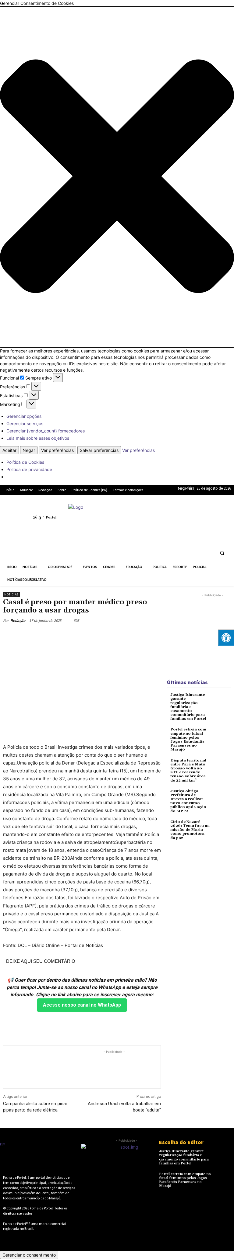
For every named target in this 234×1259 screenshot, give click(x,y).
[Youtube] (192, 527)
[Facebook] (164, 513)
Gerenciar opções (23, 416)
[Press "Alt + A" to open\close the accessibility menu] (226, 638)
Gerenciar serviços (24, 423)
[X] (164, 527)
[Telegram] (206, 513)
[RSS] (192, 513)
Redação (17, 620)
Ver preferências (57, 450)
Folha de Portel (41, 1208)
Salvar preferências (99, 450)
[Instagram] (178, 513)
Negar (29, 450)
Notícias (11, 594)
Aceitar (9, 450)
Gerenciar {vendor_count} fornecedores (45, 430)
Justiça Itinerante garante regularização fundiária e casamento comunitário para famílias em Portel (188, 706)
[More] (119, 635)
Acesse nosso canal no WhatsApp (82, 1005)
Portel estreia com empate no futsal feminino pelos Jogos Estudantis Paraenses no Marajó (188, 739)
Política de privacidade (29, 469)
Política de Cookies (25, 462)
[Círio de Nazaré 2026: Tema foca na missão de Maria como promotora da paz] (220, 827)
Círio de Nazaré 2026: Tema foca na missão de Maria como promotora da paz (190, 830)
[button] (117, 177)
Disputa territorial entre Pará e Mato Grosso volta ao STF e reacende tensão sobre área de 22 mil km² (188, 770)
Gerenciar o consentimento (29, 1254)
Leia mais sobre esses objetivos (37, 438)
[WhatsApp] (178, 527)
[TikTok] (220, 513)
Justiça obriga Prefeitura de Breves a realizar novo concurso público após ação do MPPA (188, 801)
